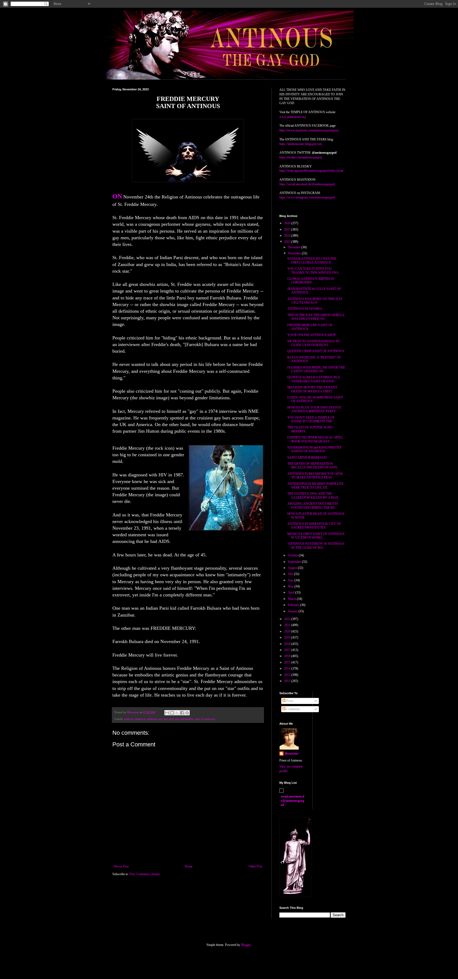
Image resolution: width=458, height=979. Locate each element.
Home (188, 866)
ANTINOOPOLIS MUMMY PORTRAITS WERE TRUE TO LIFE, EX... (315, 485)
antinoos (140, 718)
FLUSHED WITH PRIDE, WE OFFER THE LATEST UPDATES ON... (316, 369)
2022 (287, 619)
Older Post (255, 866)
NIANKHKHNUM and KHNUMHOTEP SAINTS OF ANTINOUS (314, 449)
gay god (169, 718)
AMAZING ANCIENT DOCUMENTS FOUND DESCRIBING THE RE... (312, 505)
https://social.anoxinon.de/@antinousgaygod (307, 184)
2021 (287, 625)
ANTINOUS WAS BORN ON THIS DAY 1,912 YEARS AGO (315, 300)
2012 (287, 681)
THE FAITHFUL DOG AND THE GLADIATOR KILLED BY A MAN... (314, 495)
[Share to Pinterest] (187, 712)
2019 (287, 637)
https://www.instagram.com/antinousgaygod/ (307, 197)
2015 (287, 662)
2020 (287, 631)
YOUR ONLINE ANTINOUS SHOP (311, 335)
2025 (287, 229)
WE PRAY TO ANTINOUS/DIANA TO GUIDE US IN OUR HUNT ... (313, 343)
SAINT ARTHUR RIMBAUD (307, 457)
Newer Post (121, 866)
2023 (287, 241)
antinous (152, 718)
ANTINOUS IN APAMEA (304, 309)
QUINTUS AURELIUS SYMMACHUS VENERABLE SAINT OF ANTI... (313, 379)
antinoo (128, 718)
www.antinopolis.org (292, 116)
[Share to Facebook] (182, 712)
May (291, 586)
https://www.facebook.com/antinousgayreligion (308, 130)
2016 (287, 656)
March (292, 599)
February (294, 605)
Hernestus (291, 753)
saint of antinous (205, 718)
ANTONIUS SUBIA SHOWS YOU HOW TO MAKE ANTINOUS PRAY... (315, 475)
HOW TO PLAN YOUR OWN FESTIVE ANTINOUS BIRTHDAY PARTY (314, 409)
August (293, 568)
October (293, 555)
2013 (287, 675)
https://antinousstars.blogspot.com (300, 144)
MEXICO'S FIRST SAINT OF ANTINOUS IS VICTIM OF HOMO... (316, 535)
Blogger (246, 945)
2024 (287, 235)
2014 (287, 668)
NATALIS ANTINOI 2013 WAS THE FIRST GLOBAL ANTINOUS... (311, 260)
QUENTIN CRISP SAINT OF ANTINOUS (315, 351)
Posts (289, 701)
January (293, 611)
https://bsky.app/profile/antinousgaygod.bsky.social (311, 170)
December (294, 247)
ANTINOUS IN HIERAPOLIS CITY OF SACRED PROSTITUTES (314, 525)
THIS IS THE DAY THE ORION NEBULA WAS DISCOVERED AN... (315, 317)
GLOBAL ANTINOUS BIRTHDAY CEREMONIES (310, 280)
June (291, 580)
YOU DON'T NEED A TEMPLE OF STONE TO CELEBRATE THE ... (311, 419)
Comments (292, 709)
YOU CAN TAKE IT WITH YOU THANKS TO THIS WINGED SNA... (314, 270)
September (295, 562)
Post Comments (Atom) (145, 874)
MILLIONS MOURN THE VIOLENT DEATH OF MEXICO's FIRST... (312, 389)
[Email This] (167, 712)
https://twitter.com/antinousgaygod (300, 157)
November (295, 253)
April (291, 592)
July (291, 574)
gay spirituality (184, 718)
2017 (287, 650)
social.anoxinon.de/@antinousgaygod (292, 801)
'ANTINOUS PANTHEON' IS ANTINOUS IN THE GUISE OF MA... (315, 545)
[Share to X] (177, 712)
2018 (287, 644)
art (160, 718)
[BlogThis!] (172, 712)
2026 (287, 223)
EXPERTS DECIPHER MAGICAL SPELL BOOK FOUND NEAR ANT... (315, 439)
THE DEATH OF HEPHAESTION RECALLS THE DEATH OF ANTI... (313, 465)
